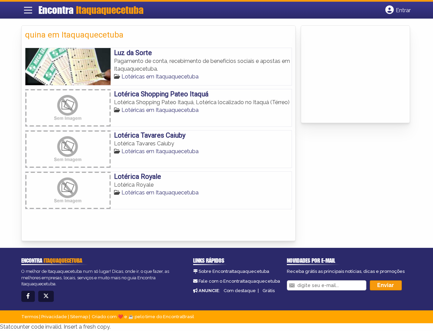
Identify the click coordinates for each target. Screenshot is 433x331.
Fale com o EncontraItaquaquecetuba (239, 281)
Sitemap (79, 316)
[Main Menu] (28, 10)
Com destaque (240, 290)
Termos (29, 316)
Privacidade (54, 316)
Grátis (269, 290)
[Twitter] (46, 296)
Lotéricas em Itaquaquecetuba (160, 76)
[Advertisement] (355, 74)
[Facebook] (28, 296)
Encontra (91, 10)
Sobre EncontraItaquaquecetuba (234, 271)
